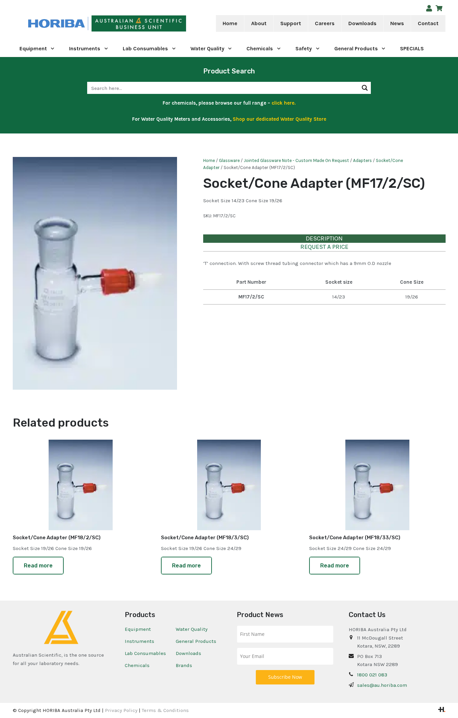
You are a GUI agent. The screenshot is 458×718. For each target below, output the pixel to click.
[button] (271, 23)
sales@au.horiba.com (382, 685)
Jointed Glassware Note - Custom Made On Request (296, 160)
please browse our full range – (246, 103)
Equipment (138, 629)
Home (209, 160)
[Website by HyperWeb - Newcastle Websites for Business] (441, 710)
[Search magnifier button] (364, 88)
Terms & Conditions (165, 710)
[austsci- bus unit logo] (139, 24)
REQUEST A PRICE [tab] (324, 247)
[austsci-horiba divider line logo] (88, 24)
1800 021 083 (372, 675)
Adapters (362, 160)
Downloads (188, 653)
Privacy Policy (121, 710)
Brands (184, 665)
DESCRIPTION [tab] (324, 238)
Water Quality (192, 629)
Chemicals (137, 665)
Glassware (229, 160)
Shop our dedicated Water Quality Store (279, 119)
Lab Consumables (145, 653)
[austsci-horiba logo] (56, 23)
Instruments (139, 641)
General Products (196, 641)
